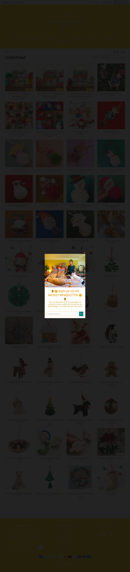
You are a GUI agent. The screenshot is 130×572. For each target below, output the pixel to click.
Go (81, 314)
